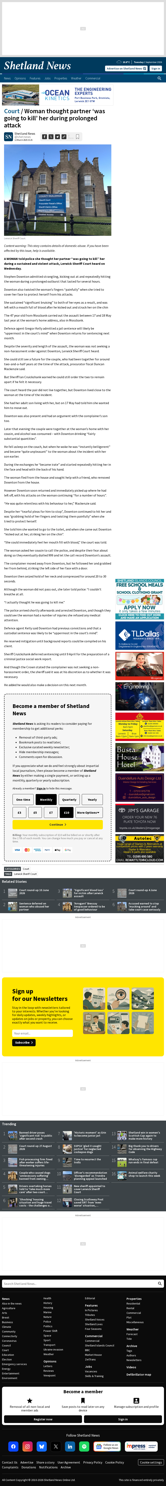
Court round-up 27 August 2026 (35, 1147)
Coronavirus (9, 1341)
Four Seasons (93, 1329)
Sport (47, 1340)
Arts (4, 1313)
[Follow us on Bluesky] (42, 1446)
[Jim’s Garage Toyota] (139, 818)
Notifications (48, 1467)
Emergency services (14, 1364)
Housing (48, 1307)
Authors (131, 1355)
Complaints (10, 1467)
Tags (129, 1351)
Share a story (45, 1462)
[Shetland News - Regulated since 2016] (141, 1446)
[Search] (159, 78)
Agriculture (8, 1308)
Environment (9, 1378)
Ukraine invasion (53, 1349)
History (48, 1303)
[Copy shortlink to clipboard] (64, 136)
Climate (6, 1327)
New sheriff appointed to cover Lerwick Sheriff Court (89, 1189)
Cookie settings (151, 1462)
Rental (130, 1308)
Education (8, 1355)
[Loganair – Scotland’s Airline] (139, 666)
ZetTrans (90, 1359)
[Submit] (159, 1284)
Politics (48, 1326)
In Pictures (91, 1310)
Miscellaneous (135, 1322)
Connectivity (9, 1336)
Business (7, 1322)
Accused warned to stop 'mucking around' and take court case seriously (144, 906)
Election (7, 1359)
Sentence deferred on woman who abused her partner (34, 906)
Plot (129, 1317)
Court (12, 111)
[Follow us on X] (56, 1446)
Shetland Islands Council (99, 1345)
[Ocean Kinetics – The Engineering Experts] (57, 95)
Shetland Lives (94, 1324)
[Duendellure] (139, 787)
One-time (23, 799)
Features (91, 1305)
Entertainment (10, 1373)
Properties (134, 1299)
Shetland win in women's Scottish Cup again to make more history (144, 1135)
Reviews (49, 1371)
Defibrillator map (139, 1374)
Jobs (88, 1366)
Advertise (26, 1462)
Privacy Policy (92, 1462)
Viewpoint (49, 1375)
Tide (129, 1339)
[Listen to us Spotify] (84, 1446)
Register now (43, 1419)
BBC (87, 1350)
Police (47, 1321)
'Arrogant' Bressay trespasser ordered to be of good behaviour (89, 906)
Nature (48, 1317)
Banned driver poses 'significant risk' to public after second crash (35, 1135)
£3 (19, 812)
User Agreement (68, 1462)
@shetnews (23, 137)
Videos (131, 1367)
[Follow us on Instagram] (27, 1446)
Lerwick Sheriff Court (25, 874)
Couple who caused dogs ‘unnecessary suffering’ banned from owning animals (34, 1177)
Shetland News (25, 133)
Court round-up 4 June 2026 (143, 891)
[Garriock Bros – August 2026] (139, 727)
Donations (28, 1467)
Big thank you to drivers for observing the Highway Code (145, 1149)
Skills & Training (94, 1376)
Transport (49, 1345)
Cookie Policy (114, 1462)
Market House (93, 1355)
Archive (132, 1346)
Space (47, 1335)
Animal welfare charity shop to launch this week (144, 1174)
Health (47, 1298)
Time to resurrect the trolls (87, 1160)
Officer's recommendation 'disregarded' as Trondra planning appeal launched (90, 1176)
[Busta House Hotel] (139, 757)
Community (9, 1331)
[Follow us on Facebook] (13, 1446)
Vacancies (91, 1371)
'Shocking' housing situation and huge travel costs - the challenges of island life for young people (35, 1205)
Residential (133, 1303)
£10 (66, 812)
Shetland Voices (94, 1319)
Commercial (93, 1336)
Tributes (90, 1315)
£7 (51, 812)
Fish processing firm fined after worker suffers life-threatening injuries (35, 1162)
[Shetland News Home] (37, 72)
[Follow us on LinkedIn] (70, 1446)
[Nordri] (139, 696)
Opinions (50, 1361)
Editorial (90, 1298)
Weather (49, 1354)
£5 (35, 812)
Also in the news (12, 1303)
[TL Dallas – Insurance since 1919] (139, 635)
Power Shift (50, 1331)
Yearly (92, 799)
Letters (48, 1366)
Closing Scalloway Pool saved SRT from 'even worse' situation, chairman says (88, 1204)
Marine (48, 1312)
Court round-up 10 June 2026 (34, 891)
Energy (6, 1369)
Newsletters (134, 1360)
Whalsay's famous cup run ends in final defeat (143, 1160)
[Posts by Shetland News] (8, 136)
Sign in (155, 68)
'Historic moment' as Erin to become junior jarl (90, 1134)
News (6, 1299)
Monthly (46, 799)
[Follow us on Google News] (107, 1446)
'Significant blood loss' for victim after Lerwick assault (89, 893)
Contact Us (9, 1462)
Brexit (5, 1317)
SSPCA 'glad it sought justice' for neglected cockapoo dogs (87, 1149)
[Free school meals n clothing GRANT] (139, 581)
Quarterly (69, 799)
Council (6, 1345)
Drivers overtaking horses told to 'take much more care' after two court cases (35, 1190)
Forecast (132, 1334)
